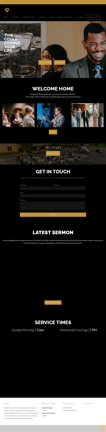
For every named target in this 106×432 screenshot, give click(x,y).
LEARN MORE (53, 153)
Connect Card (29, 17)
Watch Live (93, 17)
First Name (23, 185)
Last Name (56, 185)
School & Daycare (65, 17)
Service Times (45, 62)
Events (16, 17)
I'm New (80, 17)
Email (21, 192)
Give (51, 17)
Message (22, 200)
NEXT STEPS (59, 62)
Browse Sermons (53, 302)
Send (53, 214)
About (6, 17)
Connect (42, 17)
